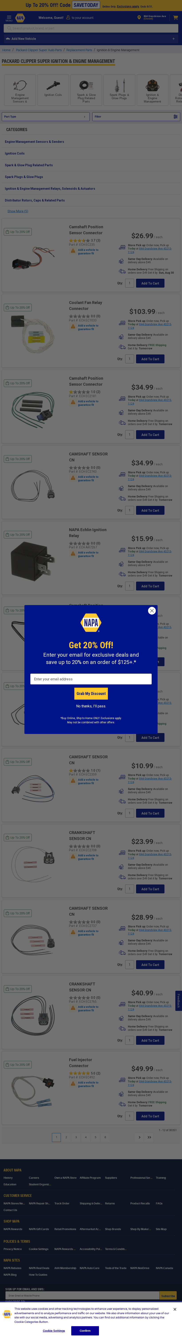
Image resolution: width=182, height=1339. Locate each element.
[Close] (175, 1309)
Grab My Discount (91, 693)
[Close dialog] (152, 611)
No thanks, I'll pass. (91, 706)
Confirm (85, 1330)
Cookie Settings (54, 1330)
